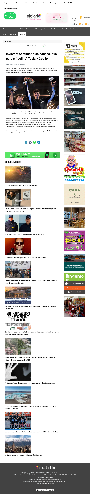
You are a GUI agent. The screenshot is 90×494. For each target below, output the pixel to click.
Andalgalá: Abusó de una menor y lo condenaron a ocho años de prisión (30, 383)
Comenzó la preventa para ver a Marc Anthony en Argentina (26, 257)
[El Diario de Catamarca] (34, 16)
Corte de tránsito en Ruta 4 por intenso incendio (21, 185)
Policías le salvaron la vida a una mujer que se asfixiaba (24, 234)
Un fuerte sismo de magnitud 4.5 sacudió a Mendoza (23, 455)
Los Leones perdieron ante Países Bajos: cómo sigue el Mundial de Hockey (31, 432)
